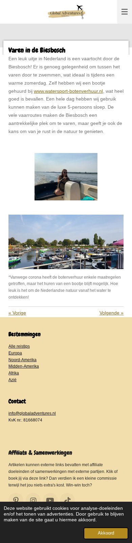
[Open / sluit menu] (124, 12)
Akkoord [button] (106, 533)
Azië (12, 379)
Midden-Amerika (23, 366)
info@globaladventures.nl (32, 413)
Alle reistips (19, 346)
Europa (15, 353)
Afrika (13, 373)
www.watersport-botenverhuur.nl (68, 91)
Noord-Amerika (22, 359)
